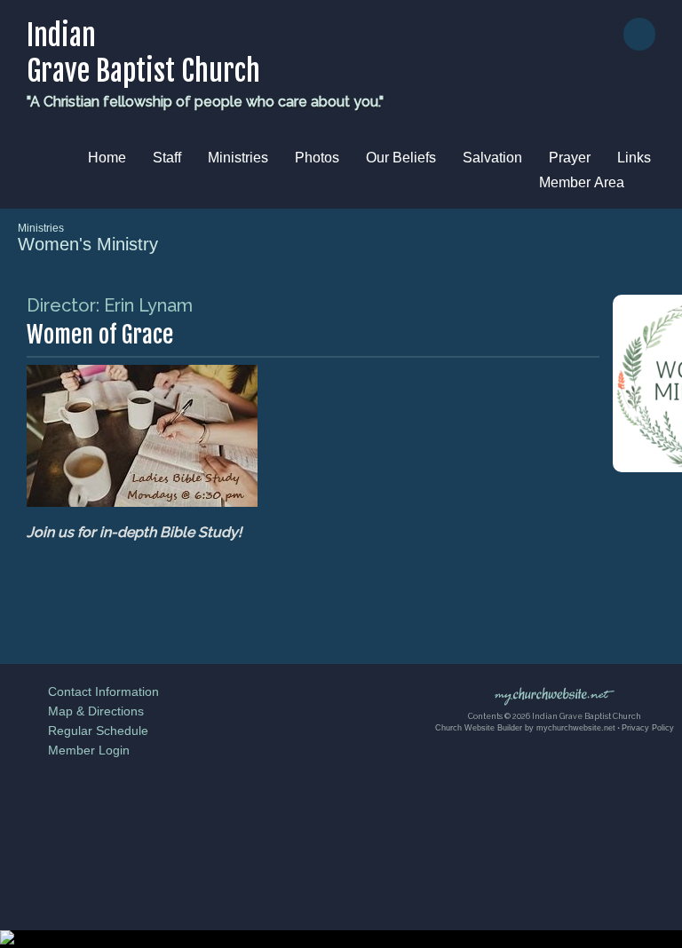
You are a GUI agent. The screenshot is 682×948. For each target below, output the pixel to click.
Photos (317, 157)
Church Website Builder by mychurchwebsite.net (525, 727)
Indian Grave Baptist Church (143, 53)
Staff (167, 157)
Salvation (492, 157)
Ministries (238, 157)
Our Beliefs (401, 157)
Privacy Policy (648, 727)
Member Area (581, 182)
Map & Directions (92, 711)
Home (107, 157)
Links (634, 157)
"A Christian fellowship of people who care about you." (205, 101)
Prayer (570, 157)
